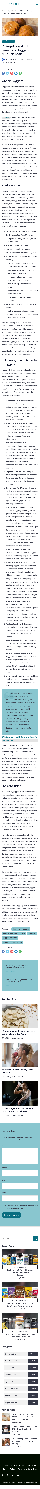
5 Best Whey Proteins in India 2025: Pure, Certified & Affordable (24, 1429)
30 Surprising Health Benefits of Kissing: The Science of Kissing (24, 1441)
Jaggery (5, 117)
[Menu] (37, 3)
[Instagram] (7, 1475)
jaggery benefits (10, 938)
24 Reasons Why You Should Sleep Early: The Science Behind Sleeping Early (24, 1417)
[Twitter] (8, 74)
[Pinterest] (12, 74)
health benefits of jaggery (14, 933)
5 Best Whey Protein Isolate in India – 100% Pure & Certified (20, 1335)
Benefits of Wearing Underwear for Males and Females (19, 981)
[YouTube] (18, 1475)
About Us (8, 1465)
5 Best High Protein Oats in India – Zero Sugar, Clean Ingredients (19, 1304)
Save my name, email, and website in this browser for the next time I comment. (21, 1207)
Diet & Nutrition (8, 41)
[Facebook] (4, 74)
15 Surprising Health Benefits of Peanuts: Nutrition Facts (19, 738)
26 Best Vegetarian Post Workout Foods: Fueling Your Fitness (18, 1110)
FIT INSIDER (11, 4)
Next (7, 986)
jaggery (32, 933)
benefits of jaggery (21, 929)
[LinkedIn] (16, 74)
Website (4, 1192)
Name (4, 1167)
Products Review (20, 1267)
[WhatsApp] (21, 74)
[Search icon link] (33, 4)
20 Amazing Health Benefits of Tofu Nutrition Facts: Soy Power (18, 1032)
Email (4, 1180)
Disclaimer (31, 1465)
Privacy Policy (9, 1469)
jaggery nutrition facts (12, 942)
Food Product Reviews (20, 1300)
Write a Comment (8, 63)
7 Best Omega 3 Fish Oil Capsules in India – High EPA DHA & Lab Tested (20, 1272)
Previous (12, 972)
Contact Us (19, 1465)
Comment (6, 1145)
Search (35, 1238)
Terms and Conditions (27, 1469)
